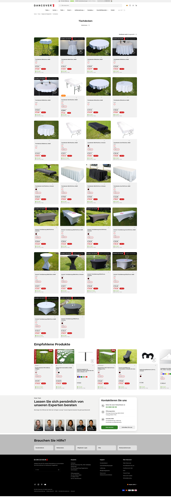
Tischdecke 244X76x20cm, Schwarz (44, 186)
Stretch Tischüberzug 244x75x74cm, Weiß (124, 229)
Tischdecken (55, 13)
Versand (73, 491)
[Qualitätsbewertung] (38, 365)
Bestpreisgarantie (105, 470)
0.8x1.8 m (64, 149)
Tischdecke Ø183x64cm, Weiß (43, 143)
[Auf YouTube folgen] (45, 484)
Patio (62, 10)
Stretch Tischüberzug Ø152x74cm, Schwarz (96, 275)
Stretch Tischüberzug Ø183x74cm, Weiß (45, 319)
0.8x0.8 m (38, 281)
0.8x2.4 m (116, 149)
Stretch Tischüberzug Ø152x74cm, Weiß (123, 274)
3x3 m (162, 378)
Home (35, 13)
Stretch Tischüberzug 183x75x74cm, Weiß (72, 229)
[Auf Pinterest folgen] (42, 484)
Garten (55, 10)
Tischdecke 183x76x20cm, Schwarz (96, 142)
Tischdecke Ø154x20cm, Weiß (95, 100)
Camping (90, 10)
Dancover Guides (127, 475)
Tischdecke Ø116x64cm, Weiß (121, 59)
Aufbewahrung (79, 10)
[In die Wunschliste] (49, 57)
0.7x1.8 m (101, 376)
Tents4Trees (126, 473)
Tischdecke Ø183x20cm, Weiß (42, 100)
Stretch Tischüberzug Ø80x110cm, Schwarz (72, 274)
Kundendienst (104, 463)
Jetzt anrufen (109, 427)
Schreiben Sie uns (127, 427)
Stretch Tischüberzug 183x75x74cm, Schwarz (44, 230)
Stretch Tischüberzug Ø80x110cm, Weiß (45, 274)
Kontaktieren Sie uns (128, 465)
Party (47, 10)
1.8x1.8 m (38, 326)
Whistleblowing (127, 478)
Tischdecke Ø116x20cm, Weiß (94, 59)
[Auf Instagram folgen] (38, 484)
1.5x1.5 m (90, 282)
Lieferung (102, 468)
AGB (56, 491)
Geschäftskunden (102, 10)
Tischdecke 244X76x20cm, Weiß (121, 142)
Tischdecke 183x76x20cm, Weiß (69, 142)
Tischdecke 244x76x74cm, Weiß (121, 186)
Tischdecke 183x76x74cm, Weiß (69, 186)
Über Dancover (127, 463)
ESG (124, 470)
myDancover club (128, 468)
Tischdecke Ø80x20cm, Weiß (42, 59)
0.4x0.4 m (59, 376)
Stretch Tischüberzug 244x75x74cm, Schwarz (97, 230)
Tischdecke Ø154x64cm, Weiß (121, 100)
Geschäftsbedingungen (106, 465)
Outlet (112, 10)
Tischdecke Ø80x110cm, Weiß (68, 59)
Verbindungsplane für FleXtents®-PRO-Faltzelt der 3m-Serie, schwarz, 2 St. (85, 370)
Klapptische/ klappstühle (46, 13)
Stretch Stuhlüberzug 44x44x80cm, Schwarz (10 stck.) (127, 368)
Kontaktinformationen (64, 491)
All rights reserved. (47, 489)
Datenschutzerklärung (39, 491)
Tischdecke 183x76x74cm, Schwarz (96, 186)
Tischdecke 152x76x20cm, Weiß (69, 99)
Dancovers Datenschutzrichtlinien (106, 474)
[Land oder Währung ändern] (127, 5)
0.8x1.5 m (64, 106)
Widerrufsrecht (50, 491)
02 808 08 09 (111, 407)
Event (69, 10)
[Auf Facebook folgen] (35, 484)
